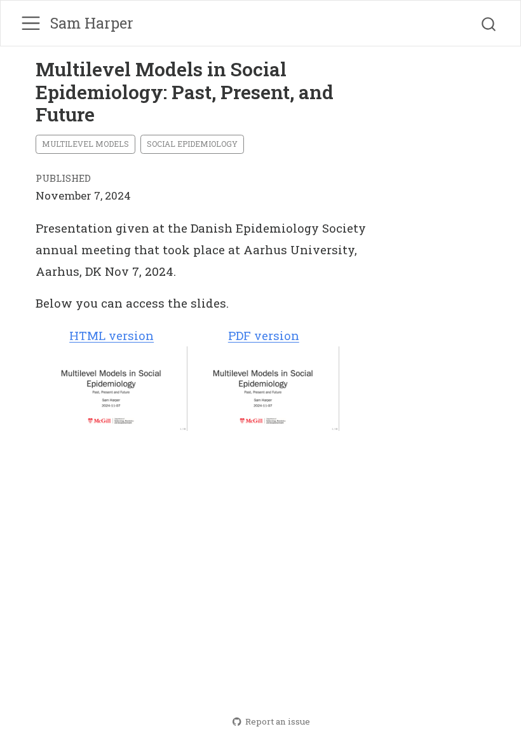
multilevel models (85, 144)
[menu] (31, 23)
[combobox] (489, 23)
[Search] (489, 23)
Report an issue (277, 721)
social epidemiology (192, 144)
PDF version (263, 335)
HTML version (111, 335)
